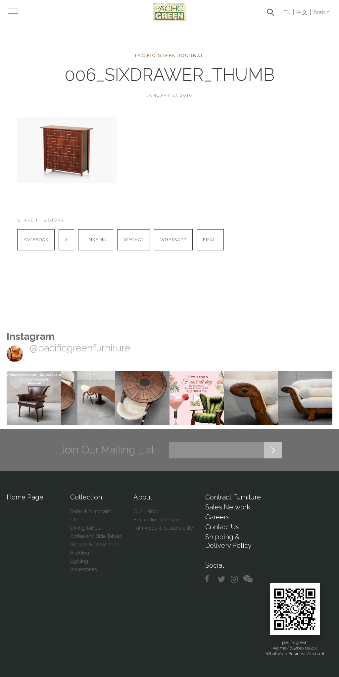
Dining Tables (85, 528)
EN (287, 12)
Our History (146, 511)
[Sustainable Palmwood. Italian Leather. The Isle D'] (142, 398)
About (142, 497)
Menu (12, 11)
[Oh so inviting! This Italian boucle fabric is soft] (305, 398)
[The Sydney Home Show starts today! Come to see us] (34, 398)
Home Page (25, 497)
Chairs (77, 520)
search (270, 12)
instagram (234, 579)
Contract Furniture (233, 497)
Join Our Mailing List (107, 450)
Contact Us (222, 527)
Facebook (36, 239)
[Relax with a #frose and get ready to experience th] (197, 398)
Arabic (321, 12)
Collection (86, 497)
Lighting (79, 561)
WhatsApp (173, 239)
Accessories (83, 569)
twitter (222, 579)
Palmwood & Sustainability (163, 528)
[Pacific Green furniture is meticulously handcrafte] (251, 398)
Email (210, 239)
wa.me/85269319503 (295, 648)
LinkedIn (95, 239)
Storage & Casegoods (94, 544)
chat (248, 579)
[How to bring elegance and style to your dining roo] (88, 398)
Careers (217, 517)
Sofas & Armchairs (90, 511)
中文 (302, 12)
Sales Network (227, 507)
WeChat (133, 239)
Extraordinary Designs (157, 520)
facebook (209, 579)
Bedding (79, 553)
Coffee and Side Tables (95, 536)
